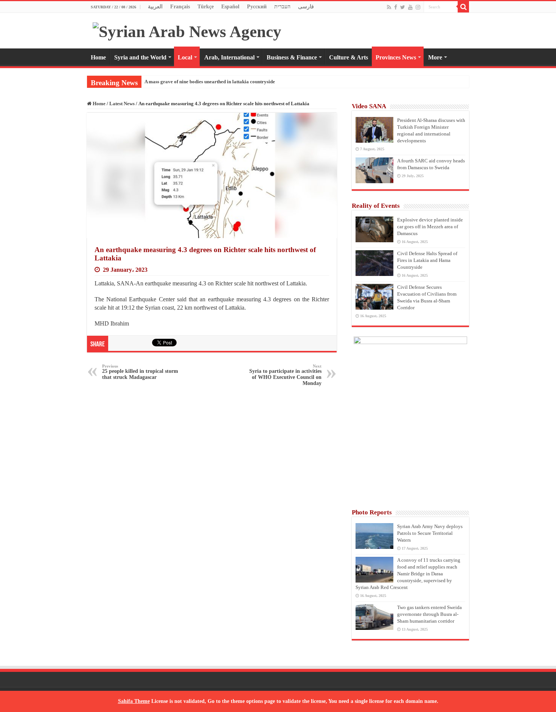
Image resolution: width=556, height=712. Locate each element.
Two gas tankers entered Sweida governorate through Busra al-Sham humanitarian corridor (429, 614)
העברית (282, 6)
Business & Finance (292, 57)
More (435, 57)
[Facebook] (395, 7)
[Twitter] (402, 7)
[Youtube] (410, 7)
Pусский (257, 6)
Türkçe (205, 6)
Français (180, 6)
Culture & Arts (348, 57)
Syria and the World (140, 57)
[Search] (463, 6)
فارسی (306, 6)
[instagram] (418, 7)
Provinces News (396, 57)
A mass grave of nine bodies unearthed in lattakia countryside (209, 81)
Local (185, 57)
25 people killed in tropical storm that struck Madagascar (140, 372)
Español (230, 6)
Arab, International (229, 57)
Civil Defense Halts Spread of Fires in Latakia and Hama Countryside (427, 260)
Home (98, 57)
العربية (155, 6)
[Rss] (389, 7)
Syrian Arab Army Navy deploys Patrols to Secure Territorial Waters (430, 533)
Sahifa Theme (134, 701)
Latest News (122, 103)
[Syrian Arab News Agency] (187, 30)
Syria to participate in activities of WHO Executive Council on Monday (285, 375)
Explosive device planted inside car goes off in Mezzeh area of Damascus (430, 226)
